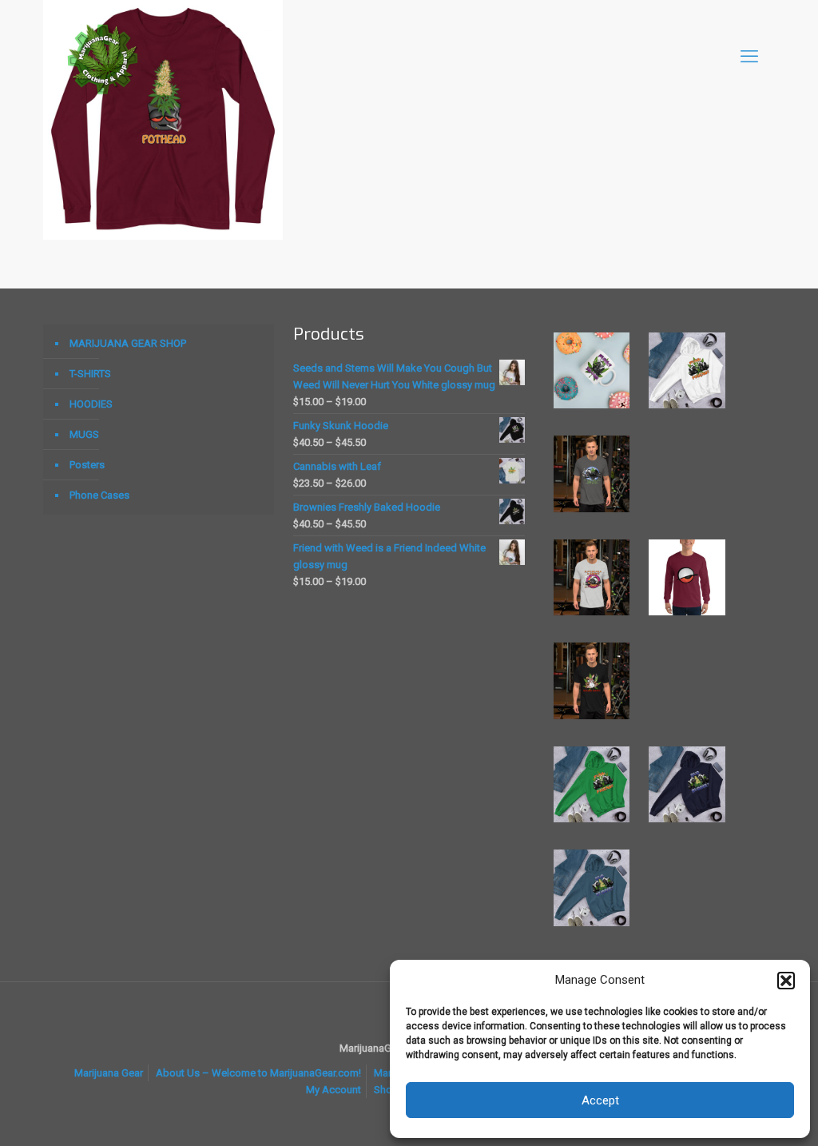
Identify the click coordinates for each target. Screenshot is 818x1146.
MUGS (84, 434)
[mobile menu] (749, 56)
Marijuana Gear (108, 1073)
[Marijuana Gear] (103, 57)
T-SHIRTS (90, 374)
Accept (600, 1100)
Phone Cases (99, 495)
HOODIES (91, 404)
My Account (333, 1090)
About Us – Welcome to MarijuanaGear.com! (258, 1073)
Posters (87, 465)
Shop (386, 1090)
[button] (786, 981)
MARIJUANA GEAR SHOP (127, 343)
